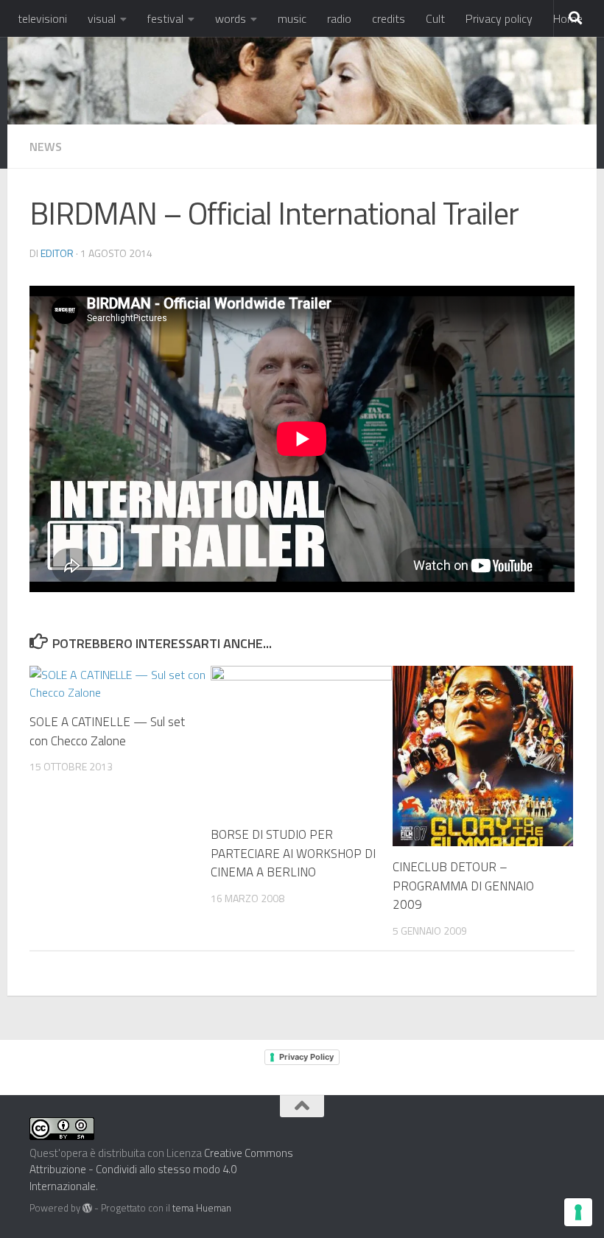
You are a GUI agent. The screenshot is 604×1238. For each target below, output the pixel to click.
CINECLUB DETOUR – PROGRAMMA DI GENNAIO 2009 (463, 885)
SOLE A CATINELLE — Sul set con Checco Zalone (107, 731)
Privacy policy (499, 18)
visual (102, 18)
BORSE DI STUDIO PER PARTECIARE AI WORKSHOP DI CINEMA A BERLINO (293, 853)
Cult (435, 18)
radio (339, 18)
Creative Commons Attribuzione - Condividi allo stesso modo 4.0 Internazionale (161, 1169)
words (230, 18)
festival (165, 18)
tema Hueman (201, 1207)
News (45, 146)
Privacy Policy (306, 1057)
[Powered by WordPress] (87, 1208)
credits (388, 18)
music (292, 18)
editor (57, 253)
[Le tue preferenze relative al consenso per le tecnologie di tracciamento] (578, 1212)
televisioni (42, 18)
